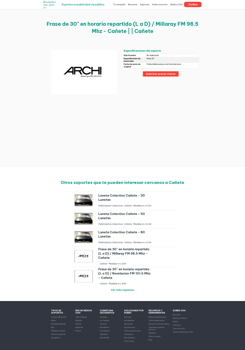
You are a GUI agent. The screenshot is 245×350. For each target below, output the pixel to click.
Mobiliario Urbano (58, 331)
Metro (53, 320)
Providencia (104, 327)
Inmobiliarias (129, 320)
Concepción (105, 331)
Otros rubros (129, 341)
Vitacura (103, 324)
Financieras (128, 334)
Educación (128, 324)
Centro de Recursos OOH (183, 332)
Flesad (78, 331)
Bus (52, 327)
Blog (150, 340)
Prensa (175, 322)
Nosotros (176, 315)
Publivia (78, 324)
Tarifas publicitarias (156, 320)
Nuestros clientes (180, 318)
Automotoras (129, 327)
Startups (127, 317)
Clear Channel (81, 317)
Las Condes (104, 320)
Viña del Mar (104, 338)
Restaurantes (129, 338)
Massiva (78, 320)
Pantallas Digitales (58, 324)
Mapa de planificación (157, 317)
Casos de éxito (179, 328)
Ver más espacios (122, 290)
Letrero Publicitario (58, 317)
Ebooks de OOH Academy (159, 324)
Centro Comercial (58, 334)
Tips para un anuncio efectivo (157, 328)
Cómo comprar (155, 336)
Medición (152, 333)
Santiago (103, 317)
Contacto (177, 325)
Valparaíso (104, 334)
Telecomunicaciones (132, 331)
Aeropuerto (56, 338)
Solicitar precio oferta (160, 73)
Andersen (79, 327)
